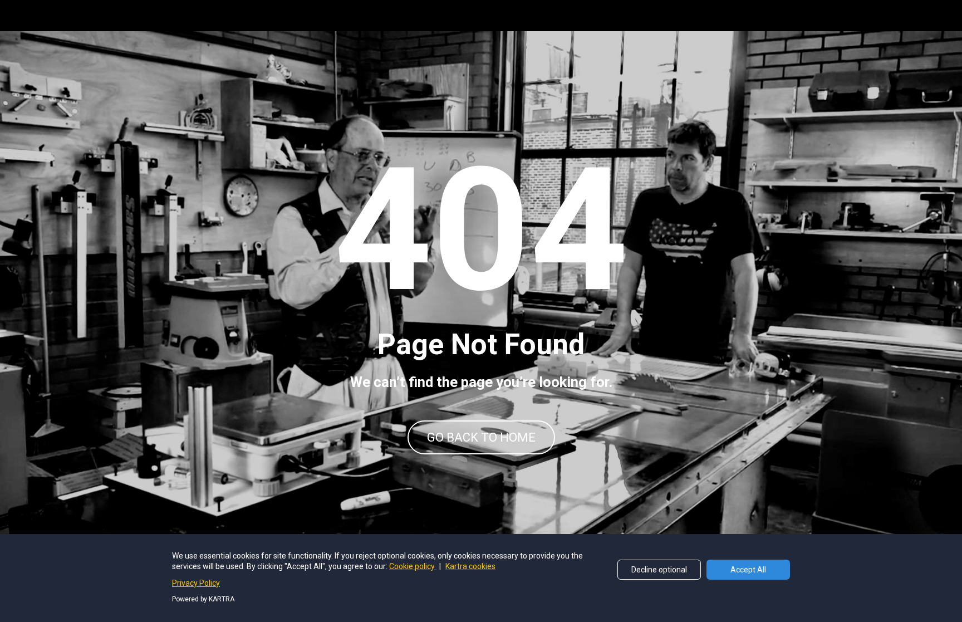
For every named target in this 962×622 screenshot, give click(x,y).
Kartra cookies (470, 566)
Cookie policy (412, 566)
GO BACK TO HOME (481, 437)
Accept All (748, 569)
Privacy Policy (196, 583)
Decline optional (659, 569)
